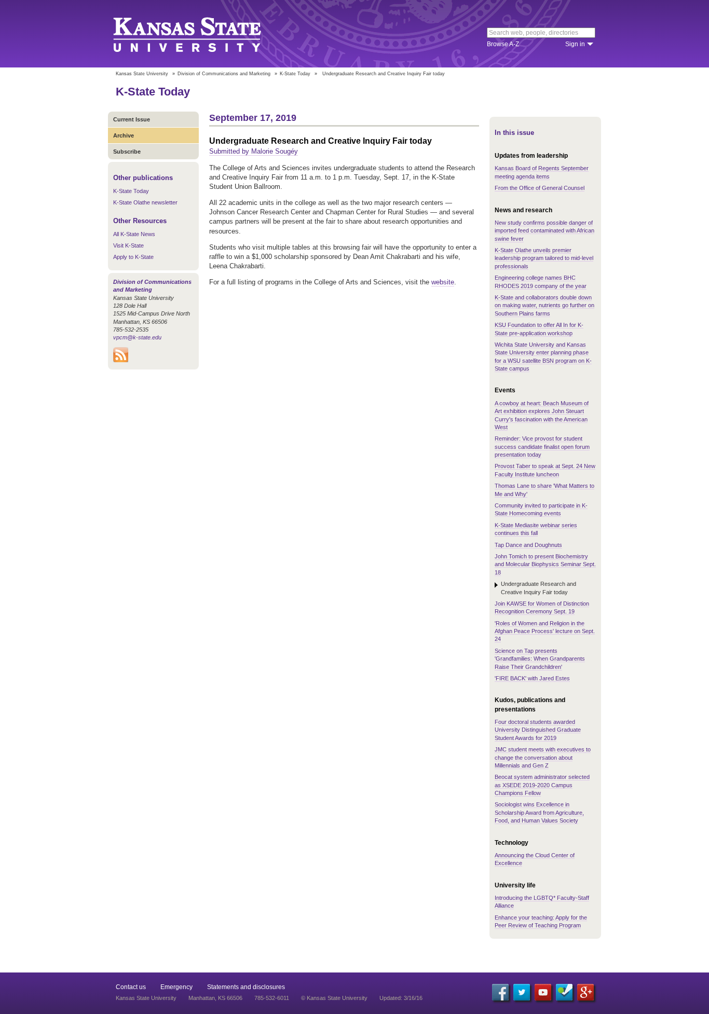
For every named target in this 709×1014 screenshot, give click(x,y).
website (442, 282)
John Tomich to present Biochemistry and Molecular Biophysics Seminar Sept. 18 (545, 564)
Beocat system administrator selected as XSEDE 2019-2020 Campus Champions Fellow (542, 785)
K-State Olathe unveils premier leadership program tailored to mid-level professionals (544, 258)
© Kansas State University (334, 998)
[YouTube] (543, 992)
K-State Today (295, 73)
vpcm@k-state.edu (137, 337)
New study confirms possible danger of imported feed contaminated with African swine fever (544, 231)
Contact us (131, 987)
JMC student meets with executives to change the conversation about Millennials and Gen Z (543, 757)
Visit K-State (128, 245)
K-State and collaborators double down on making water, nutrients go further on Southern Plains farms (544, 305)
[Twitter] (521, 992)
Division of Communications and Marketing (224, 73)
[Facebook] (500, 992)
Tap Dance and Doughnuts (528, 545)
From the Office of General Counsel (539, 188)
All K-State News (134, 234)
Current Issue (131, 119)
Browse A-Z (503, 44)
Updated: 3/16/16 (400, 998)
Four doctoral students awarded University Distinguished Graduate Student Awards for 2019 (538, 730)
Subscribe (127, 151)
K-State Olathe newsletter (145, 202)
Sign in (575, 44)
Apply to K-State (133, 257)
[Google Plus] (585, 992)
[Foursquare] (564, 992)
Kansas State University (200, 33)
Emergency (176, 987)
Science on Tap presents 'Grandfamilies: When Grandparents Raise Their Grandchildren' (540, 659)
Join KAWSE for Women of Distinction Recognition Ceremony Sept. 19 (542, 607)
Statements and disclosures (246, 987)
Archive (123, 135)
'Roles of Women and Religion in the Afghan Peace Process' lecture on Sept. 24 (545, 631)
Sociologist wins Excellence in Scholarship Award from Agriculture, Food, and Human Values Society (539, 812)
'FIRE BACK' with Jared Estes (532, 678)
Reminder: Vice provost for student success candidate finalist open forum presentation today (542, 446)
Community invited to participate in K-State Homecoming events (541, 509)
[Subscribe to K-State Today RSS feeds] (120, 360)
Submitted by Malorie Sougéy (253, 151)
